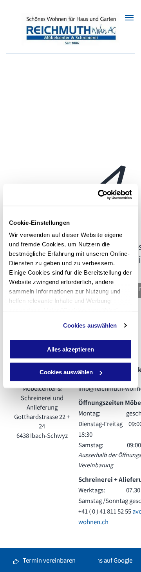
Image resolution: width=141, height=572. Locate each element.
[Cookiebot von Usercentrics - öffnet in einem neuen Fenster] (99, 195)
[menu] (129, 18)
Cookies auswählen (90, 325)
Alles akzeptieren (70, 349)
